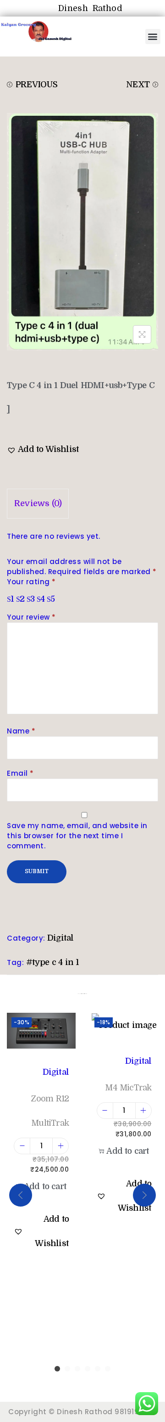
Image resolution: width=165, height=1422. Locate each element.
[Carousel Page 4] (87, 1368)
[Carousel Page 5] (97, 1368)
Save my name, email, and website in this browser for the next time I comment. (77, 836)
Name (21, 731)
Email (20, 773)
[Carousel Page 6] (107, 1368)
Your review (31, 617)
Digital (60, 937)
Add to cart (45, 1186)
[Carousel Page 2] (67, 1368)
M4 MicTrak (128, 1087)
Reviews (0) (37, 503)
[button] (153, 36)
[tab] (82, 504)
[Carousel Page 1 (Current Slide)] (57, 1368)
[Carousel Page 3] (77, 1368)
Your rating (31, 582)
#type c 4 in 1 (52, 962)
